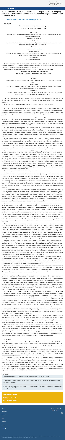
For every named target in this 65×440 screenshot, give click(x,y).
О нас (3, 425)
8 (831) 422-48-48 (10, 8)
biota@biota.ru (13, 400)
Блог (3, 418)
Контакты (4, 421)
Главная (4, 428)
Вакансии (4, 411)
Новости (4, 415)
